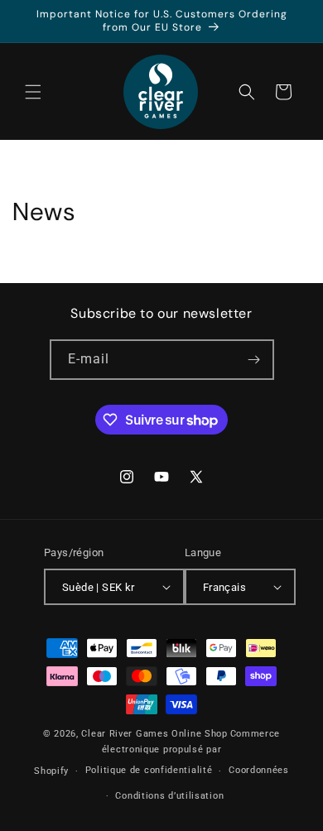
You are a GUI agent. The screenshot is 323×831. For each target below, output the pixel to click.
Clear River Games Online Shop (154, 733)
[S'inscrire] (254, 359)
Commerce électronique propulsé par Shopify (157, 752)
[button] (33, 92)
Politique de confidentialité (149, 770)
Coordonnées (259, 770)
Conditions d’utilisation (169, 795)
